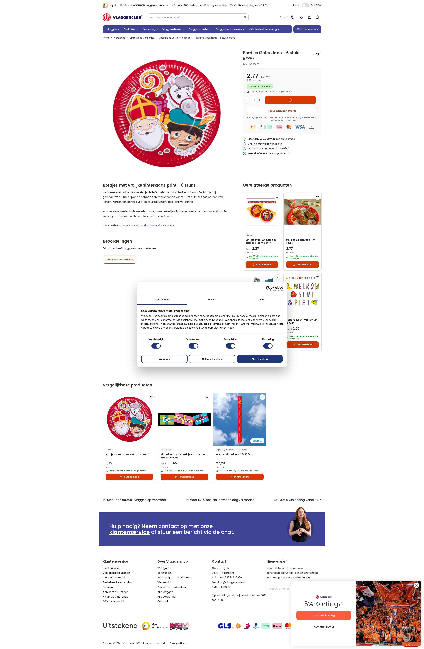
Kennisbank (164, 573)
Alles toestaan (259, 359)
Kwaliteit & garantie (115, 597)
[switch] (193, 346)
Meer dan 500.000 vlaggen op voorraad (146, 5)
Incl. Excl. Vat (305, 5)
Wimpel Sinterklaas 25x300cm (234, 454)
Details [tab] (212, 299)
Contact (162, 601)
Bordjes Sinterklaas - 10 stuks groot (127, 454)
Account (285, 17)
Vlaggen (112, 29)
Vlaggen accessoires (229, 29)
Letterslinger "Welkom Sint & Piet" (302, 321)
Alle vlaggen (165, 592)
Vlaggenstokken (172, 29)
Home (106, 37)
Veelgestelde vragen (116, 573)
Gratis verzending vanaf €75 (250, 5)
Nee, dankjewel (324, 627)
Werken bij (164, 582)
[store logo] (123, 17)
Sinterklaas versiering (135, 225)
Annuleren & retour (115, 592)
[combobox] (198, 17)
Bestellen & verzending (117, 582)
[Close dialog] (416, 585)
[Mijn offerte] (309, 17)
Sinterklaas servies (162, 225)
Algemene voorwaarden (155, 643)
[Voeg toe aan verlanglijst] (317, 54)
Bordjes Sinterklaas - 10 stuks (300, 241)
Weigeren (164, 359)
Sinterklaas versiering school (175, 37)
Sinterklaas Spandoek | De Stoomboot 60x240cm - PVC (184, 456)
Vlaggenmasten (199, 29)
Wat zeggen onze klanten (174, 577)
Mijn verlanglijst (301, 17)
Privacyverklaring (178, 643)
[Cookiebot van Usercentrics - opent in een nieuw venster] (268, 288)
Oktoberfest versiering (263, 29)
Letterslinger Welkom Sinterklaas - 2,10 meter (261, 241)
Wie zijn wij (164, 568)
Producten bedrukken (171, 587)
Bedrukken (130, 29)
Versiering (149, 29)
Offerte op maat (113, 601)
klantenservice (129, 532)
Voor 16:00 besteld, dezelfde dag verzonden (202, 5)
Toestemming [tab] (162, 299)
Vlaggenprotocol (114, 577)
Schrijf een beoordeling (119, 259)
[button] (277, 197)
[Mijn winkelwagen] (317, 17)
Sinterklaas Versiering (142, 37)
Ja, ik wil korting (324, 615)
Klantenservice (112, 568)
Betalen (108, 587)
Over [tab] (262, 299)
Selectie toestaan (212, 359)
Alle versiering (166, 597)
